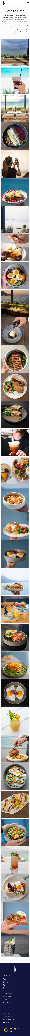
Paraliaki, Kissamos (10, 985)
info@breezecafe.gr (10, 982)
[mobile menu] (28, 2)
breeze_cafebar (9, 1016)
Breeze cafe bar (9, 1019)
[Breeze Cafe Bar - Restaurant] (3, 2)
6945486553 (8, 988)
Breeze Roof (8, 1022)
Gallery (5, 999)
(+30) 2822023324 (10, 979)
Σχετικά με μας (7, 996)
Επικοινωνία (6, 1002)
